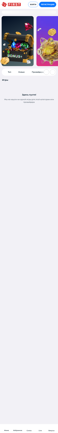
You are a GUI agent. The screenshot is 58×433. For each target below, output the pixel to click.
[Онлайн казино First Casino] (11, 4)
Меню (6, 430)
